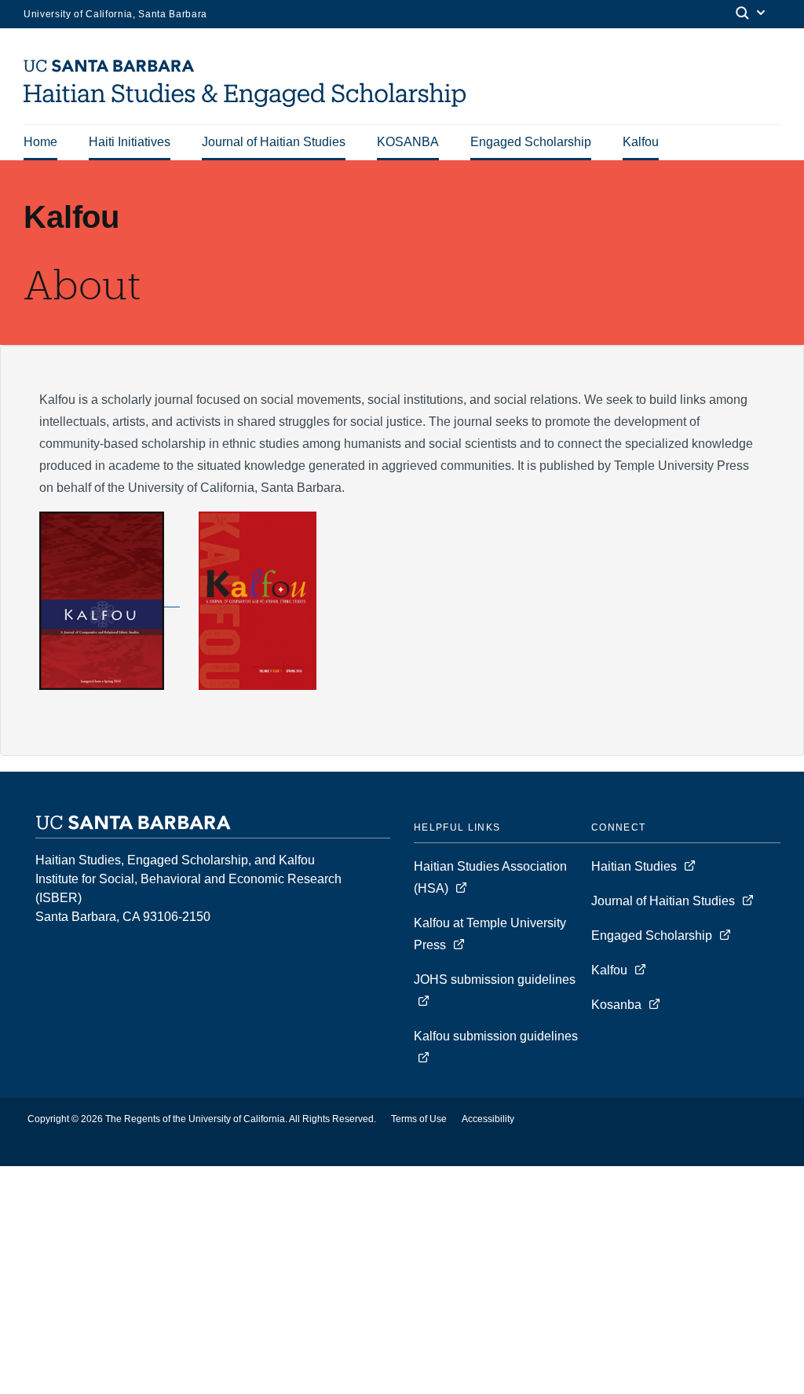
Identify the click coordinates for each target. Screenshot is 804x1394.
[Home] (250, 102)
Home (40, 142)
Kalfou (641, 142)
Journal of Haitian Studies (273, 142)
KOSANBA (408, 142)
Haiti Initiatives (129, 142)
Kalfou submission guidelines (496, 1036)
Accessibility (488, 1118)
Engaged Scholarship (530, 142)
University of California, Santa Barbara (115, 14)
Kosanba (616, 1004)
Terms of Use (419, 1118)
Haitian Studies (635, 866)
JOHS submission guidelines (495, 979)
